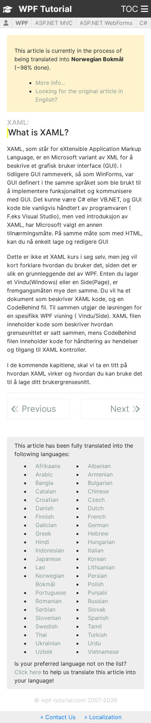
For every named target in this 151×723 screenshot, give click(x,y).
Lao (40, 567)
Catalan (45, 491)
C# (143, 22)
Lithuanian (101, 567)
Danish (44, 508)
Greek (43, 533)
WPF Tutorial (45, 9)
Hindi (42, 541)
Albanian (99, 465)
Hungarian (101, 541)
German (98, 525)
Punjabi (97, 592)
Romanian (48, 600)
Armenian (100, 474)
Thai (41, 634)
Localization (105, 717)
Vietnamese (103, 651)
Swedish (46, 626)
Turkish (97, 634)
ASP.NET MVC (54, 22)
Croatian (46, 499)
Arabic (44, 474)
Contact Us (60, 717)
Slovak (97, 609)
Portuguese (50, 592)
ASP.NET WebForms (106, 22)
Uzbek (44, 651)
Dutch (96, 508)
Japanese (48, 558)
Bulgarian (100, 482)
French (97, 516)
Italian (96, 550)
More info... (50, 82)
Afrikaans (47, 465)
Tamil (95, 626)
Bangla (44, 482)
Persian (97, 575)
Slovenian (48, 617)
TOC (129, 9)
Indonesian (49, 550)
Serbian (45, 609)
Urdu (94, 643)
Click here (27, 672)
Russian (98, 600)
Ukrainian (47, 643)
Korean (97, 558)
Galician (46, 525)
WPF (21, 22)
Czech (96, 499)
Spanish (98, 617)
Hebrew (98, 533)
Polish (96, 584)
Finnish (44, 516)
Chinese (98, 491)
